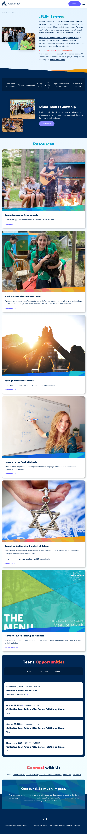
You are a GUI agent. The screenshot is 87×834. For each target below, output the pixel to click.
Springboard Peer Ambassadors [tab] (61, 85)
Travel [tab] (57, 671)
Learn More (46, 123)
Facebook (77, 774)
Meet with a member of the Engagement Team (59, 37)
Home (4, 12)
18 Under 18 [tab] (47, 85)
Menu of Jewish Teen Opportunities (24, 635)
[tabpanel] (43, 115)
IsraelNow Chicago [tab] (77, 85)
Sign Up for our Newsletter (50, 774)
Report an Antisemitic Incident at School (27, 546)
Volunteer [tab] (44, 671)
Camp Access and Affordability (21, 215)
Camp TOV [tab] (39, 85)
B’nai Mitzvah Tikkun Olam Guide (23, 296)
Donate (74, 3)
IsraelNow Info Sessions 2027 (22, 690)
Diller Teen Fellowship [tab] (10, 85)
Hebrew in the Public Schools (21, 462)
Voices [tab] (21, 85)
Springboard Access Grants (19, 380)
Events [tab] (30, 671)
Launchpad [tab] (30, 85)
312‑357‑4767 (32, 774)
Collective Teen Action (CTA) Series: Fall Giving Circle (35, 709)
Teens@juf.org (19, 774)
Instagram (67, 774)
